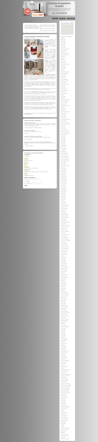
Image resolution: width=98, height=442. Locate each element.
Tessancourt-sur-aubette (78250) (65, 406)
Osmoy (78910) (63, 337)
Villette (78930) (63, 432)
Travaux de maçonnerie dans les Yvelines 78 (32, 27)
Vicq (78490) (62, 426)
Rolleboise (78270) (63, 363)
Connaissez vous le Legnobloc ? (30, 130)
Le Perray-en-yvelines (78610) (65, 234)
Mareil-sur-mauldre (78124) (64, 277)
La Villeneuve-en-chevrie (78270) (65, 225)
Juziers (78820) (63, 211)
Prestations (62, 18)
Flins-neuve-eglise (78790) (64, 153)
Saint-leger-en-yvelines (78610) (65, 383)
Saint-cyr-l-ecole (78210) (64, 371)
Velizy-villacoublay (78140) (64, 418)
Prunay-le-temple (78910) (64, 352)
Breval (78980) (63, 91)
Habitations (31, 127)
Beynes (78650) (63, 68)
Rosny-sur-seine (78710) (64, 366)
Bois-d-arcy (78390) (63, 76)
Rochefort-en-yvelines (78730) (65, 360)
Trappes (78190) (63, 414)
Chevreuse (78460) (63, 114)
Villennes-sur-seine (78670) (64, 429)
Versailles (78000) (63, 423)
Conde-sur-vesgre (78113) (64, 122)
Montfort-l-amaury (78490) (64, 311)
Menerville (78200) (63, 288)
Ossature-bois (27, 127)
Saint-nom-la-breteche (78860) (65, 389)
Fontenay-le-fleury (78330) (64, 157)
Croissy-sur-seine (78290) (64, 130)
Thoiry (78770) (63, 409)
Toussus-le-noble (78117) (64, 412)
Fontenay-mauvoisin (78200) (65, 159)
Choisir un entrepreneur (28, 139)
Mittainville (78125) (63, 300)
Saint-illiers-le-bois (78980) (64, 380)
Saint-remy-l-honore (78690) (65, 391)
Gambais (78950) (63, 168)
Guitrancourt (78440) (64, 188)
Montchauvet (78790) (64, 308)
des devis (47, 88)
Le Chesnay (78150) (63, 228)
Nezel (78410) (63, 323)
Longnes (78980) (63, 260)
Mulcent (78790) (63, 317)
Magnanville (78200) (63, 265)
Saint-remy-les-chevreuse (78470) (65, 392)
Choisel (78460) (63, 116)
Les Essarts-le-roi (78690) (64, 248)
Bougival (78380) (63, 87)
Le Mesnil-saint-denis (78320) (65, 231)
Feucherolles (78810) (64, 148)
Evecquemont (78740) (64, 145)
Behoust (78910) (63, 65)
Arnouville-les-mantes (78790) (65, 48)
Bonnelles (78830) (63, 82)
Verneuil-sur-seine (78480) (64, 420)
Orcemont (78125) (63, 328)
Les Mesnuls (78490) (64, 251)
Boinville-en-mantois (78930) (65, 71)
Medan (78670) (63, 286)
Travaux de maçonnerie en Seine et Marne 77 (32, 26)
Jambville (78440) (63, 202)
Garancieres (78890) (64, 171)
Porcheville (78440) (63, 348)
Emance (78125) (63, 142)
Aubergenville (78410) (64, 50)
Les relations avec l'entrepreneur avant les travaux (33, 136)
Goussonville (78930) (64, 179)
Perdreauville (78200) (64, 340)
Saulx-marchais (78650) (64, 397)
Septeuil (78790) (63, 400)
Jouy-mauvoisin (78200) (64, 208)
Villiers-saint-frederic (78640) (65, 435)
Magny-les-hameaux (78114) (65, 266)
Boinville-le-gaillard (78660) (64, 73)
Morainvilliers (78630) (64, 314)
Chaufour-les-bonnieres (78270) (65, 111)
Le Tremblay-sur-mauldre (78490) (65, 240)
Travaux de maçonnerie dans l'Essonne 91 (32, 28)
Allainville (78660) (63, 44)
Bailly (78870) (62, 59)
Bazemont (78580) (63, 62)
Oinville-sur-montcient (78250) (65, 326)
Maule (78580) (63, 280)
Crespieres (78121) (63, 128)
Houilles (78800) (63, 199)
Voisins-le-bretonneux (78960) (65, 438)
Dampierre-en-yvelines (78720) (65, 133)
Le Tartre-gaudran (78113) (64, 237)
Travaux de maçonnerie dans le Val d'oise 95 (47, 30)
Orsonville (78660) (63, 334)
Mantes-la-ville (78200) (64, 271)
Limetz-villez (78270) (63, 257)
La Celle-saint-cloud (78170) (65, 217)
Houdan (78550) (63, 197)
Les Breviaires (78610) (64, 245)
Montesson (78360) (63, 309)
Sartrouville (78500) (63, 395)
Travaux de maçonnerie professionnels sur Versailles (37, 36)
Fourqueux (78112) (63, 162)
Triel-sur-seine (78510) (64, 415)
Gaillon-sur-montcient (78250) (65, 165)
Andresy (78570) (63, 47)
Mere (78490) (62, 289)
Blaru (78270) (62, 70)
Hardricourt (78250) (63, 191)
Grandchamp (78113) (64, 180)
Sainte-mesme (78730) (64, 394)
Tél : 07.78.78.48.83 (59, 13)
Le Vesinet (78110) (63, 242)
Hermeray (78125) (63, 196)
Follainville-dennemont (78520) (65, 156)
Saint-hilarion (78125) (64, 377)
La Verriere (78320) (63, 223)
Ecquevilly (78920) (63, 139)
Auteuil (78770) (63, 56)
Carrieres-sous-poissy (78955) (65, 99)
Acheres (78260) (63, 39)
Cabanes (40, 127)
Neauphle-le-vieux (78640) (64, 320)
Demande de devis (70, 18)
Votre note (26, 181)
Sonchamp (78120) (63, 403)
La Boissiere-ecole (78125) (64, 214)
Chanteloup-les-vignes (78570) (65, 105)
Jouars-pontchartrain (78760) (65, 205)
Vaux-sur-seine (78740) (64, 417)
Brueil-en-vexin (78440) (64, 93)
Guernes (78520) (63, 185)
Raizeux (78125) (63, 354)
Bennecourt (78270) (63, 67)
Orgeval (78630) (63, 331)
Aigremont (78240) (63, 42)
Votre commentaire (27, 183)
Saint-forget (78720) (63, 372)
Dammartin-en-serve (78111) (65, 131)
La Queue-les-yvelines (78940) (65, 222)
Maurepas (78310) (63, 285)
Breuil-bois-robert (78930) (64, 90)
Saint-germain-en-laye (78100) (65, 375)
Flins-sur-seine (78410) (64, 154)
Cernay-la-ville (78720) (64, 102)
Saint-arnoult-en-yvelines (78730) (65, 369)
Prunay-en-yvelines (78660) (64, 351)
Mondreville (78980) (63, 303)
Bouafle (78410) (63, 85)
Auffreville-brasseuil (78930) (64, 53)
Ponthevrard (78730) (63, 346)
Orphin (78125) (63, 332)
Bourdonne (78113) (63, 88)
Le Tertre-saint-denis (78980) (65, 239)
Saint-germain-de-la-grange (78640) (66, 374)
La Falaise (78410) (63, 219)
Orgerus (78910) (63, 329)
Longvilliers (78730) (63, 262)
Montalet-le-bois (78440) (64, 306)
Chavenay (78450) (63, 113)
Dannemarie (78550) (63, 134)
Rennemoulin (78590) (64, 357)
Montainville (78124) (63, 305)
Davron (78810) (63, 136)
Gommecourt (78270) (64, 176)
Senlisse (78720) (63, 398)
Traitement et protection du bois (29, 122)
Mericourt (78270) (63, 291)
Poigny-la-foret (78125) (64, 343)
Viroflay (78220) (63, 437)
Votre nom (26, 179)
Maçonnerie (26, 133)
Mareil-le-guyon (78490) (64, 274)
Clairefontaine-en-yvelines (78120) (65, 119)
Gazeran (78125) (63, 174)
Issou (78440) (63, 200)
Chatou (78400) (63, 110)
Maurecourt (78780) (63, 283)
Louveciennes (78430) (64, 263)
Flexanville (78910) (63, 151)
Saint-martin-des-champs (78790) (65, 386)
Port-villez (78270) (63, 349)
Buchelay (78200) (63, 96)
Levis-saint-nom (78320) (64, 254)
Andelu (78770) (63, 45)
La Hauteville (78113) (64, 220)
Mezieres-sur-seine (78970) (64, 294)
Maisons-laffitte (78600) (64, 268)
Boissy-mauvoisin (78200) (64, 79)
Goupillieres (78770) (63, 177)
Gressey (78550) (63, 182)
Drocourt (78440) (63, 137)
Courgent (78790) (63, 125)
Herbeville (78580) (63, 194)
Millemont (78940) (63, 297)
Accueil (55, 18)
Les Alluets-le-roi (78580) (64, 243)
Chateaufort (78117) (63, 108)
